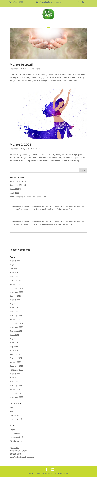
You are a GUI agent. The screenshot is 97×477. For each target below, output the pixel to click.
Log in (12, 429)
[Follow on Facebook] (78, 2)
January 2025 (15, 319)
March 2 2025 (20, 144)
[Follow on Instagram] (83, 2)
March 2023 (15, 381)
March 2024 (15, 354)
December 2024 (16, 323)
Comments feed (16, 437)
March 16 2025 (21, 64)
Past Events (36, 69)
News (12, 411)
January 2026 (15, 284)
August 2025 (15, 300)
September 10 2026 (18, 185)
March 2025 (15, 312)
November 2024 (16, 327)
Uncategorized (16, 419)
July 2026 (14, 265)
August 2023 (15, 374)
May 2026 (14, 269)
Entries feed (15, 433)
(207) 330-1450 (17, 2)
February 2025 (16, 315)
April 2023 (14, 378)
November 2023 (16, 370)
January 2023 (15, 389)
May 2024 (14, 346)
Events (12, 407)
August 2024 (15, 335)
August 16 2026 (16, 189)
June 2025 (14, 308)
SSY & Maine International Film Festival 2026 (28, 197)
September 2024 (16, 331)
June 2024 (14, 343)
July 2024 (14, 339)
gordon (15, 69)
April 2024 (14, 350)
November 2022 (16, 397)
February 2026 (16, 280)
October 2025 (15, 296)
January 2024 (15, 362)
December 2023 (16, 366)
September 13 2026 (18, 181)
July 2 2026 (14, 193)
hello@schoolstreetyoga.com (49, 2)
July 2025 (14, 304)
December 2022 (16, 393)
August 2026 (15, 261)
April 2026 (14, 273)
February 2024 (16, 358)
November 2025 (16, 292)
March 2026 (15, 277)
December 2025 (16, 288)
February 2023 (16, 385)
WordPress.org (16, 441)
